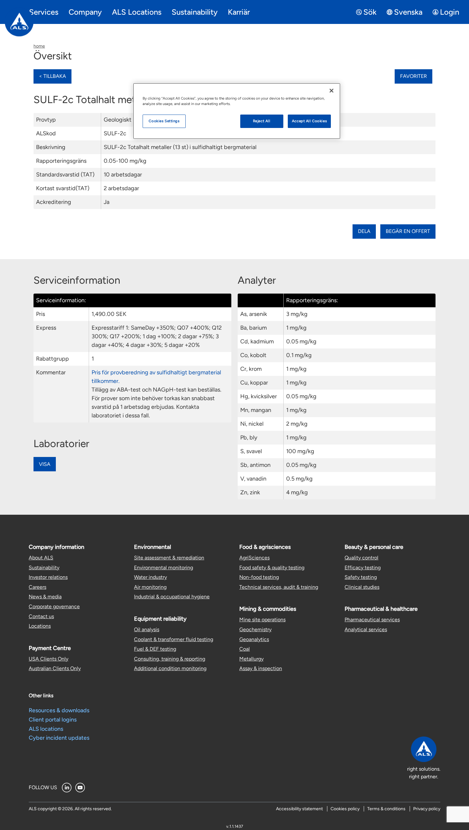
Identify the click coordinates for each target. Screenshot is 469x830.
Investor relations (48, 577)
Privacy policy (426, 808)
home (39, 46)
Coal (244, 649)
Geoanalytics (254, 639)
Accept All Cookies (309, 121)
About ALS (41, 558)
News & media (45, 597)
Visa (44, 464)
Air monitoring (150, 587)
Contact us (41, 616)
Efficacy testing (363, 568)
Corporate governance (54, 606)
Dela (364, 231)
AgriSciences (254, 558)
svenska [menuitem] (408, 12)
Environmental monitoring (163, 568)
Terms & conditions (386, 808)
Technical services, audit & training (278, 587)
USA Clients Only (48, 659)
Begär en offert (408, 231)
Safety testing (361, 577)
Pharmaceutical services (372, 620)
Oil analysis (146, 629)
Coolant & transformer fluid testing (173, 639)
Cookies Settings (164, 121)
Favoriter (413, 76)
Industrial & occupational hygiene (172, 597)
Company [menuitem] (85, 12)
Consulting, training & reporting (169, 659)
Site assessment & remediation (169, 558)
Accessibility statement (299, 808)
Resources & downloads (59, 710)
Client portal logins (53, 719)
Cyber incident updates (59, 737)
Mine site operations (262, 620)
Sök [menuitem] (369, 12)
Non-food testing (259, 577)
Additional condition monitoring (170, 668)
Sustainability (44, 568)
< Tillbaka (52, 76)
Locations (40, 626)
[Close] (331, 91)
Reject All (262, 121)
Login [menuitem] (449, 12)
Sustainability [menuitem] (195, 12)
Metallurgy (251, 659)
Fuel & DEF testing (155, 649)
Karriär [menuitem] (239, 12)
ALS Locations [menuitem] (136, 12)
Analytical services (366, 629)
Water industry (150, 577)
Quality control (361, 558)
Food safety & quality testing (271, 568)
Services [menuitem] (43, 12)
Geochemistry (255, 629)
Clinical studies (362, 587)
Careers (37, 587)
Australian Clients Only (55, 668)
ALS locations (46, 728)
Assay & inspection (260, 668)
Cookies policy (345, 808)
